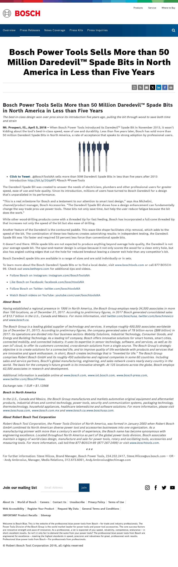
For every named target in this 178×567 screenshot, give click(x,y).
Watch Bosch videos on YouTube (32, 295)
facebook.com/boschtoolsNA (64, 282)
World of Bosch (27, 502)
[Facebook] (154, 487)
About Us (8, 502)
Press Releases (30, 30)
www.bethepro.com (36, 269)
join (84, 487)
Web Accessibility (13, 508)
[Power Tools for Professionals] (37, 13)
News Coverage (54, 30)
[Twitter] (163, 487)
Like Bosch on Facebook (26, 282)
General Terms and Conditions (100, 508)
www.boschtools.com (129, 265)
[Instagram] (147, 487)
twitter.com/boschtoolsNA (63, 288)
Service (152, 7)
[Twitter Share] (152, 87)
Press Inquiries (97, 30)
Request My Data (68, 508)
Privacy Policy (96, 502)
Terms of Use (116, 502)
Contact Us (59, 502)
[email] (146, 87)
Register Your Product (40, 508)
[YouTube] (171, 487)
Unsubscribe (77, 502)
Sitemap (46, 515)
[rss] (140, 87)
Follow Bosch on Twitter (26, 288)
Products (138, 7)
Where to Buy (168, 7)
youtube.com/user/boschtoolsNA (77, 295)
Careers (44, 502)
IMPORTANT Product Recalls (20, 515)
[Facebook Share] (164, 87)
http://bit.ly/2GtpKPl (42, 180)
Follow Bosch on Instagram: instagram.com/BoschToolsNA (50, 275)
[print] (170, 87)
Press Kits (76, 30)
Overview (9, 30)
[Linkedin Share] (158, 87)
